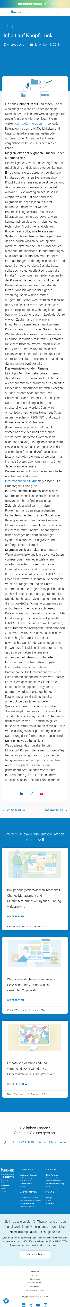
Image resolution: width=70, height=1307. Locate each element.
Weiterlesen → (17, 916)
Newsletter (35, 1271)
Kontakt (35, 1275)
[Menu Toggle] (58, 12)
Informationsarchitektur (21, 481)
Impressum (35, 1286)
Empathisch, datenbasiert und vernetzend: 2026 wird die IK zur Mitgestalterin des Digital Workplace (31, 1068)
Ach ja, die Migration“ (28, 123)
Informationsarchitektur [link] (21, 491)
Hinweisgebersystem (35, 1290)
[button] (6, 1301)
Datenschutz (35, 1279)
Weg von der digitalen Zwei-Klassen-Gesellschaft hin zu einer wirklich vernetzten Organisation (31, 984)
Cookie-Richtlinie (35, 1283)
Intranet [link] (24, 104)
